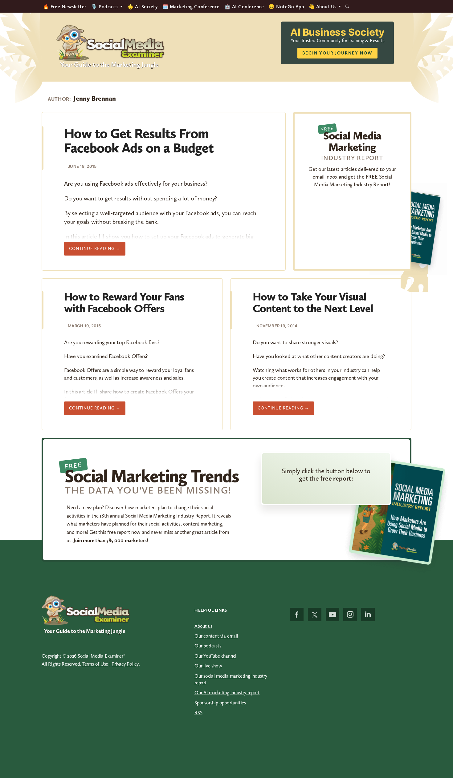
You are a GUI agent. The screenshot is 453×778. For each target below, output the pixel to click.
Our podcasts (207, 646)
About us (203, 626)
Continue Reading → (97, 251)
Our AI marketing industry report (227, 692)
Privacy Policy (125, 664)
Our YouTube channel (215, 656)
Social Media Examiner (110, 43)
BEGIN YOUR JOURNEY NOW (337, 53)
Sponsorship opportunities (220, 703)
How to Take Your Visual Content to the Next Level (313, 302)
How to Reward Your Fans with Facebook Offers (124, 302)
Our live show (208, 666)
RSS (198, 713)
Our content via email (216, 636)
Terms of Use (95, 664)
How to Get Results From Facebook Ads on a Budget (139, 140)
